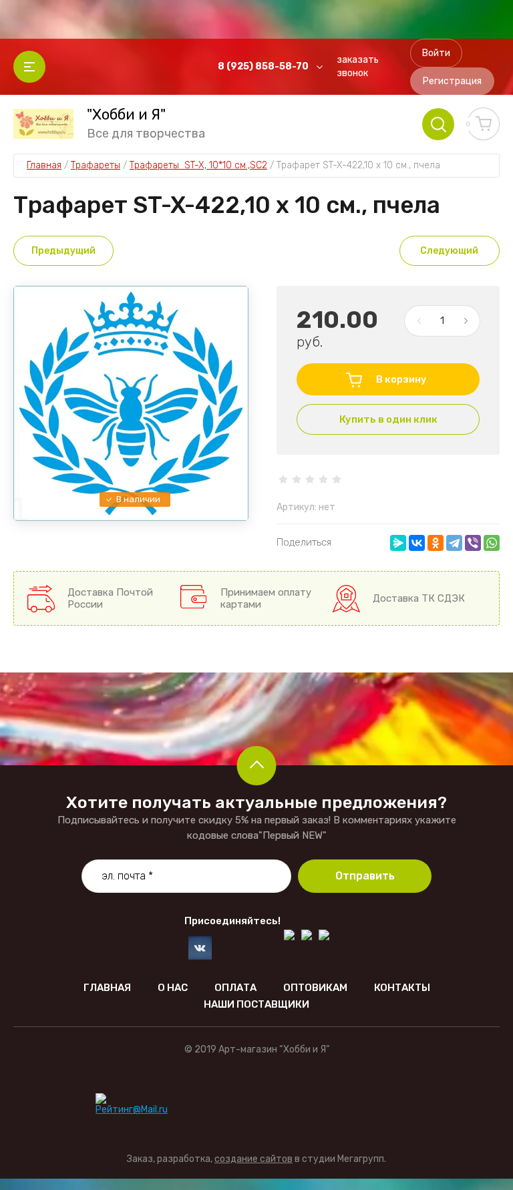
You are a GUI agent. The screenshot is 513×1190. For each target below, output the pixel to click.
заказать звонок (358, 66)
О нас (173, 988)
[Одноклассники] (436, 543)
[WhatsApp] (492, 543)
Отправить (365, 875)
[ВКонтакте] (417, 543)
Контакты (402, 988)
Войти (436, 53)
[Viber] (473, 543)
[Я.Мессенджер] (398, 543)
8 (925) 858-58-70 (263, 66)
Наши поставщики (256, 1004)
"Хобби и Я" (126, 115)
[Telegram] (454, 543)
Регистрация (452, 81)
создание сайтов (253, 1159)
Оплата (235, 988)
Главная (107, 988)
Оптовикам (315, 988)
